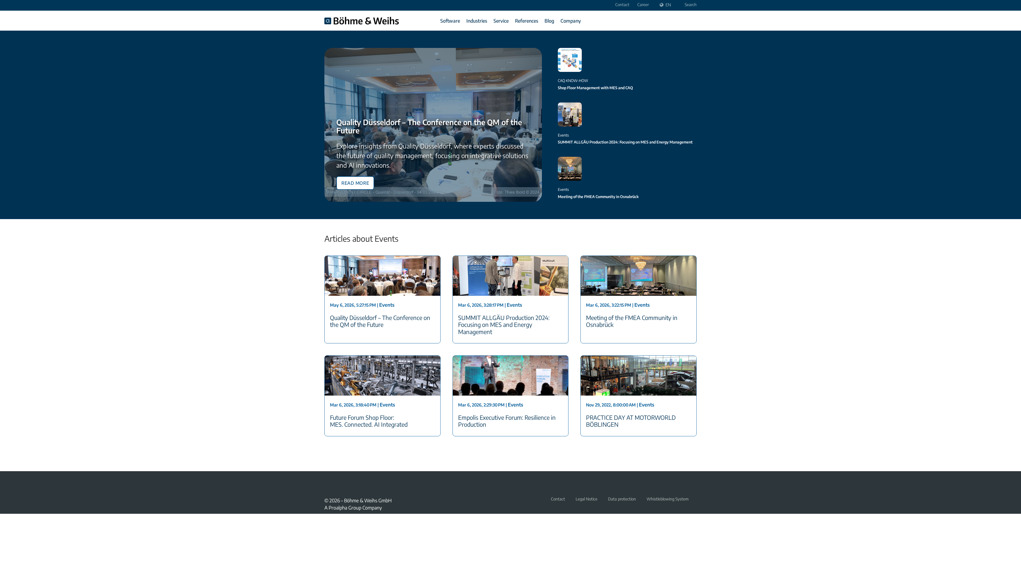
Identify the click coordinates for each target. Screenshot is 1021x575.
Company (570, 21)
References (526, 21)
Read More (355, 182)
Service (501, 21)
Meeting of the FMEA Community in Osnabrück (598, 196)
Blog (549, 21)
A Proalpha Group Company (353, 507)
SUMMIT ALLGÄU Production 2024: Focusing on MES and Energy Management (625, 142)
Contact (622, 4)
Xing (327, 483)
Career (643, 4)
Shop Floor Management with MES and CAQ (595, 87)
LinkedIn (340, 483)
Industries (476, 21)
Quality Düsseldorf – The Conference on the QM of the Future (429, 126)
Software (450, 21)
